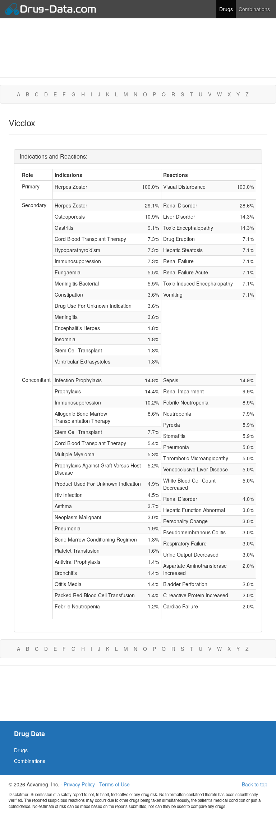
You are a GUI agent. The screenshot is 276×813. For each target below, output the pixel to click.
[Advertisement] (138, 52)
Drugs (226, 9)
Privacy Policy (79, 784)
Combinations (254, 9)
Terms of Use (114, 784)
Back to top (254, 784)
